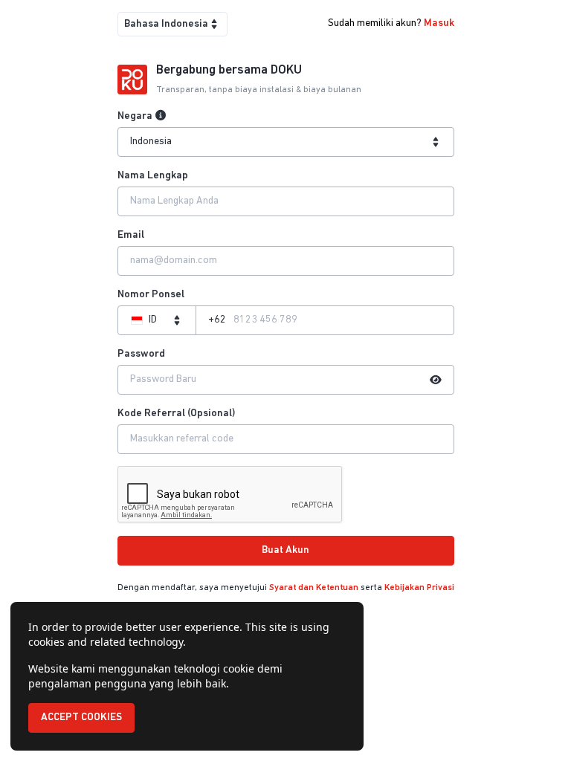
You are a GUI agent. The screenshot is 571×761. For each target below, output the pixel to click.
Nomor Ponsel (150, 294)
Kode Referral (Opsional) (176, 413)
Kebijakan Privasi (419, 587)
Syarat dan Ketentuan (313, 587)
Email (130, 235)
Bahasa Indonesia (166, 24)
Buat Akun (285, 550)
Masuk (439, 23)
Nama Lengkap (152, 175)
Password (141, 354)
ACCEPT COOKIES (81, 717)
